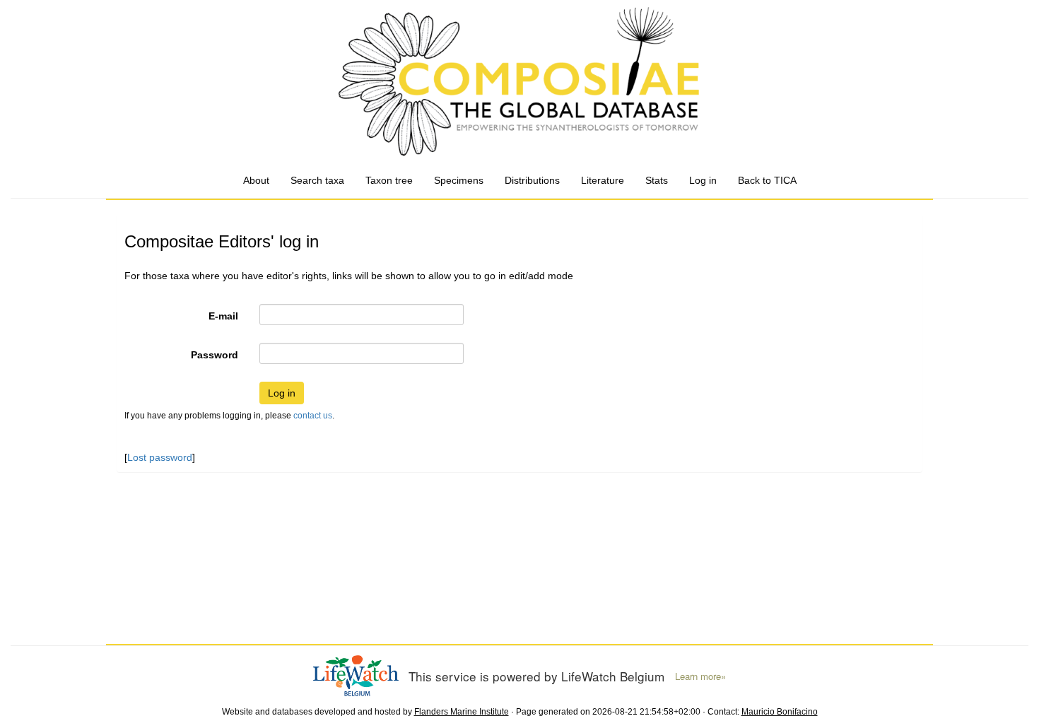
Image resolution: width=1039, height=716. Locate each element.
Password (214, 354)
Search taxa (317, 180)
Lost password (159, 457)
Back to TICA (767, 180)
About (256, 180)
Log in (703, 180)
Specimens (458, 180)
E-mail (223, 316)
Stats (656, 180)
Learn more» (700, 676)
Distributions (532, 180)
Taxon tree (389, 180)
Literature (602, 180)
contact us (312, 416)
